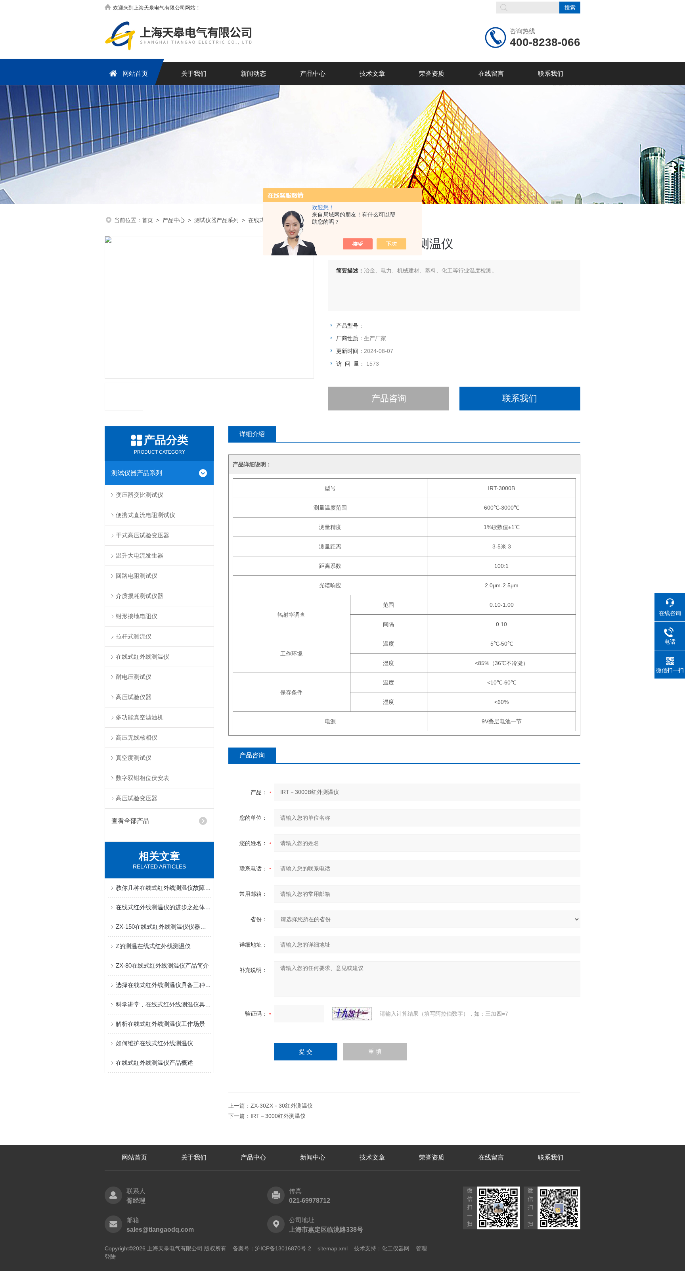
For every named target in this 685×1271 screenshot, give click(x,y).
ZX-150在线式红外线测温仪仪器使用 (163, 926)
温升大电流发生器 (139, 555)
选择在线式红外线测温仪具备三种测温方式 (163, 985)
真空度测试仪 (133, 757)
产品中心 (312, 73)
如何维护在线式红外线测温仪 (154, 1043)
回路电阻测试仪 (136, 575)
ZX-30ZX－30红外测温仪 (282, 1105)
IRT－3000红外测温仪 (278, 1116)
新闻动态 (253, 73)
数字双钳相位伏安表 (142, 777)
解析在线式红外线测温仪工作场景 (160, 1023)
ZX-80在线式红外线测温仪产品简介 (162, 965)
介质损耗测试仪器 (139, 595)
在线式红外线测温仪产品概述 (154, 1062)
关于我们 (194, 73)
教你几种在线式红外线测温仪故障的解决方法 (163, 887)
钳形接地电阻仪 (136, 616)
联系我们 (550, 73)
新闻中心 (312, 1157)
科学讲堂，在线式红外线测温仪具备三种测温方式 (163, 1004)
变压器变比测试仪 (139, 494)
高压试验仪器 (133, 697)
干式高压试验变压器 (142, 535)
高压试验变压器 (136, 798)
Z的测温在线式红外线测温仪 (153, 946)
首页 (147, 220)
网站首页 (135, 73)
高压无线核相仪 (136, 737)
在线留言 (491, 73)
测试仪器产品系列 (216, 220)
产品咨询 (388, 398)
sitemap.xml (333, 1248)
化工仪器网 (395, 1248)
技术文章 (372, 73)
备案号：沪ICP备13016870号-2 (272, 1248)
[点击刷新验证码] (352, 1013)
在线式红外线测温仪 (142, 656)
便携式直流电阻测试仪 (145, 515)
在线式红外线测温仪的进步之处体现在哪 (163, 907)
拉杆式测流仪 (133, 636)
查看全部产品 (130, 820)
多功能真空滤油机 (139, 717)
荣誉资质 (431, 73)
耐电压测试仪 (133, 676)
